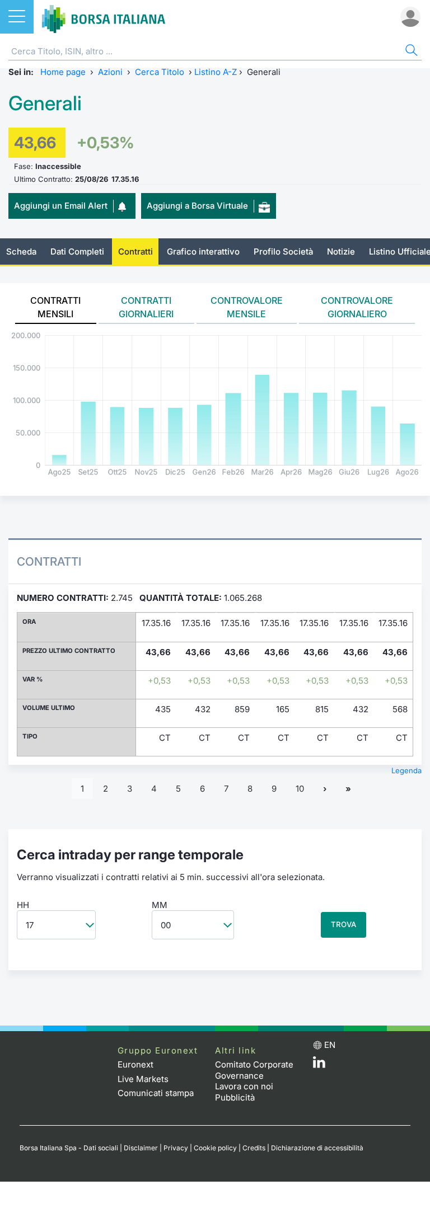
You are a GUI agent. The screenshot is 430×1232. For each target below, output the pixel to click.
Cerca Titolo (159, 72)
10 (300, 788)
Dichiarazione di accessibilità (317, 1148)
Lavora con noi (244, 1086)
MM (159, 905)
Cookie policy (215, 1148)
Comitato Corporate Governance (254, 1070)
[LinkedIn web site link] (319, 1065)
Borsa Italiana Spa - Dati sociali (69, 1148)
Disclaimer (141, 1148)
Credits (253, 1148)
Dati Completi (77, 251)
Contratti (135, 251)
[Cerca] (410, 51)
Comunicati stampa (156, 1093)
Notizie (341, 251)
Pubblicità (235, 1097)
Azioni (110, 72)
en (329, 1045)
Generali (45, 103)
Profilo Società (283, 251)
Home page (63, 72)
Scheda (21, 251)
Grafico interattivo (203, 251)
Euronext (135, 1064)
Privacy (175, 1148)
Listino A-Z (215, 72)
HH (23, 905)
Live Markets (143, 1079)
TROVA (343, 924)
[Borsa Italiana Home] (104, 17)
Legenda (406, 770)
